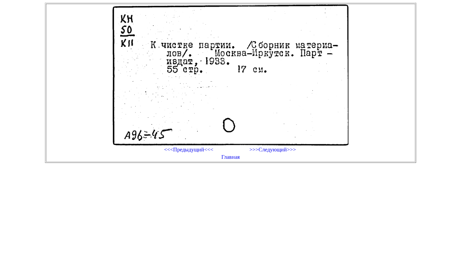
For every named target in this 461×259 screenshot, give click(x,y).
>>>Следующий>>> (272, 149)
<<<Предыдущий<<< (188, 149)
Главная (230, 157)
